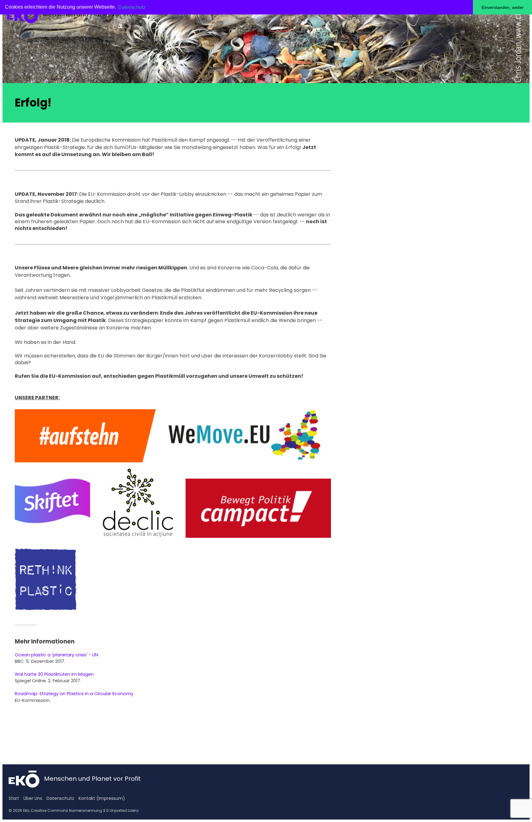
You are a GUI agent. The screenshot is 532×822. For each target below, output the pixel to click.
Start (14, 798)
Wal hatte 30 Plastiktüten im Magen (54, 674)
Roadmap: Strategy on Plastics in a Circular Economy (74, 694)
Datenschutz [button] (132, 7)
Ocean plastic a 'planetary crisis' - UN (56, 655)
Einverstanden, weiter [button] (503, 7)
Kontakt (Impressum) (102, 798)
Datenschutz (60, 798)
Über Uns (32, 798)
